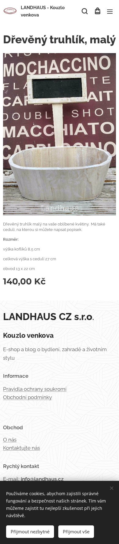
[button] (84, 11)
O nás (9, 440)
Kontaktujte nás (21, 448)
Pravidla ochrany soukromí (35, 389)
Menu (110, 11)
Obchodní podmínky (27, 397)
